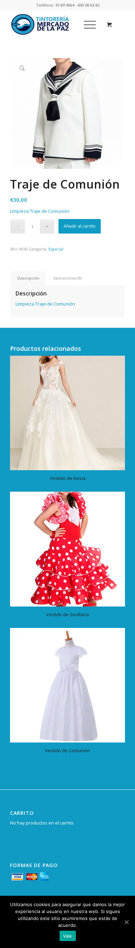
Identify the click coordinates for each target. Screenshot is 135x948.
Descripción (28, 278)
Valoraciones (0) (67, 278)
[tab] (28, 278)
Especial (55, 249)
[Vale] (126, 922)
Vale (67, 936)
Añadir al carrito (80, 226)
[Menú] (86, 24)
